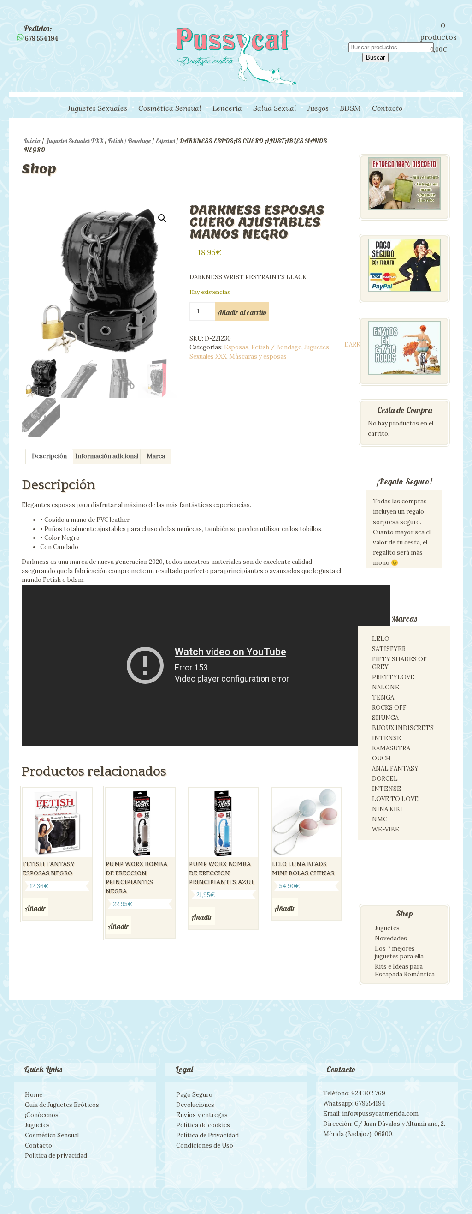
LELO (380, 639)
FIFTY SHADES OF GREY (399, 663)
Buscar (375, 57)
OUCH (381, 758)
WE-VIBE (385, 829)
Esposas (165, 141)
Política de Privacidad (207, 1135)
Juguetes (387, 928)
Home (33, 1095)
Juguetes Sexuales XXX (74, 141)
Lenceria (227, 108)
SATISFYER (389, 649)
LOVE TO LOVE (395, 799)
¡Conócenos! (42, 1115)
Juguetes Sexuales (97, 108)
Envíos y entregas (202, 1115)
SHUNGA (385, 718)
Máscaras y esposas (258, 356)
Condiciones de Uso (204, 1145)
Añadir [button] (35, 908)
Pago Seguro (194, 1095)
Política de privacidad (56, 1156)
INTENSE (386, 738)
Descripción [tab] (49, 456)
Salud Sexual (274, 108)
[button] (162, 218)
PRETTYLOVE (393, 677)
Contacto (387, 108)
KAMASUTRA (391, 748)
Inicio (32, 141)
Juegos (318, 108)
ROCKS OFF (389, 708)
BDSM (350, 108)
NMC (379, 819)
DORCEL (385, 779)
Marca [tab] (156, 456)
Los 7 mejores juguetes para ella (399, 952)
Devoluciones (195, 1105)
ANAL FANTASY (395, 768)
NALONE (385, 687)
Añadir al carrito (242, 312)
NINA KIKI (387, 809)
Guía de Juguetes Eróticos (62, 1105)
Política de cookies (203, 1125)
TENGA (383, 697)
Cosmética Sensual (169, 108)
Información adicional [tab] (106, 456)
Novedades (391, 938)
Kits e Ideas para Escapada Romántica (405, 970)
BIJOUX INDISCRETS (403, 728)
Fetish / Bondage (129, 141)
